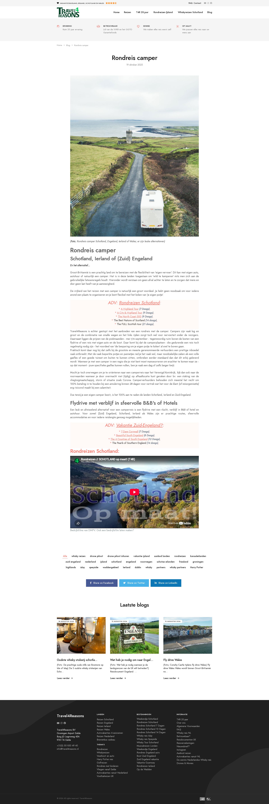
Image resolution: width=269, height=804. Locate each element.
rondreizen (180, 556)
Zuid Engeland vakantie (148, 759)
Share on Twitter (136, 583)
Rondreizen (102, 749)
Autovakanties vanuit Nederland (112, 772)
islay (82, 567)
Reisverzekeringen (185, 743)
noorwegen (146, 561)
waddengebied (111, 567)
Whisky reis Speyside (147, 739)
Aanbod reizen (184, 753)
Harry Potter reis (105, 759)
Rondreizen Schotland (139, 303)
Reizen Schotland (105, 719)
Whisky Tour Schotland (147, 742)
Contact (197, 3)
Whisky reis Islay (144, 735)
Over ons (181, 722)
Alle (65, 556)
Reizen (127, 12)
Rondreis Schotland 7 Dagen (150, 725)
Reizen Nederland (105, 736)
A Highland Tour (130, 309)
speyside (93, 567)
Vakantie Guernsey (146, 762)
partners (161, 567)
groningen (198, 561)
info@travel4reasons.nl (68, 749)
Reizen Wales (103, 729)
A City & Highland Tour (129, 312)
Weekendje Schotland (147, 719)
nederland (90, 561)
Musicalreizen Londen (147, 745)
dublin (138, 567)
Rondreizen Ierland (146, 766)
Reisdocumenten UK (186, 739)
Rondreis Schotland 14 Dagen (151, 732)
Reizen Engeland (105, 722)
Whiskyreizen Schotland (190, 12)
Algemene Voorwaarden (188, 726)
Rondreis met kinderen (107, 766)
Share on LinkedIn (167, 583)
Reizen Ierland (104, 726)
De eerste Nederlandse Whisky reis (194, 759)
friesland (183, 561)
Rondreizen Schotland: (94, 451)
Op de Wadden (144, 769)
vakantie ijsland (142, 556)
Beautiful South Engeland (129, 435)
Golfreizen (102, 762)
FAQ (191, 3)
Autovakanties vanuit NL (188, 756)
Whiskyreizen (103, 752)
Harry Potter (196, 567)
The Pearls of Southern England (129, 443)
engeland (131, 561)
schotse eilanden (166, 561)
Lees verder (63, 678)
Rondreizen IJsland (163, 12)
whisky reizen (78, 556)
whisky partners (178, 567)
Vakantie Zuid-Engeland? (139, 425)
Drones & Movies (185, 763)
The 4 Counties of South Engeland (129, 439)
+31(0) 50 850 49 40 (67, 745)
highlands (71, 567)
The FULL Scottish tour (129, 324)
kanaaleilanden (198, 556)
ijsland (103, 561)
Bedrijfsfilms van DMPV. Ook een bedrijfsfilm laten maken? (102, 530)
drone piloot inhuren (118, 556)
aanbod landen (162, 556)
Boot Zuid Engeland (146, 756)
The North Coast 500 (129, 316)
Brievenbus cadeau (106, 739)
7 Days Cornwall (129, 431)
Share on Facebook (103, 583)
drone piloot (96, 556)
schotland (116, 561)
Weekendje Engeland (147, 749)
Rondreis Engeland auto (148, 752)
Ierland (126, 567)
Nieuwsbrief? (183, 746)
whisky (149, 567)
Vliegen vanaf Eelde (106, 769)
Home (116, 12)
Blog (209, 12)
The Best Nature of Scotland (129, 320)
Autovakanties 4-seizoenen (110, 733)
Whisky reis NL (184, 733)
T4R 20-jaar (141, 12)
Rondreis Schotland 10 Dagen (151, 729)
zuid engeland (73, 561)
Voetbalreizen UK (105, 776)
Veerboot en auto (105, 756)
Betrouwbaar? (183, 736)
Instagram (181, 749)
